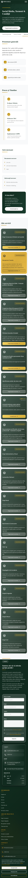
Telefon (5, 711)
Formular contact (5, 810)
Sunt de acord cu (14, 729)
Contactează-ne (14, 209)
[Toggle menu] (26, 2)
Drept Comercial (4, 818)
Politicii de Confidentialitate (15, 734)
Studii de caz (4, 805)
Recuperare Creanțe (5, 823)
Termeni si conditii (5, 834)
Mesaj (5, 718)
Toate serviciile (4, 826)
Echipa (2, 797)
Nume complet (7, 696)
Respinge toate (14, 871)
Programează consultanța (11, 28)
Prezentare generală (6, 34)
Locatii (2, 808)
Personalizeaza (14, 875)
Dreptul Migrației (4, 821)
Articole (2, 802)
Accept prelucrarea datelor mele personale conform (15, 734)
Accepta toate (14, 867)
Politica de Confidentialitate (7, 836)
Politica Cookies (4, 839)
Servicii (2, 799)
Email (5, 704)
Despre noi (3, 794)
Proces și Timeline (17, 34)
